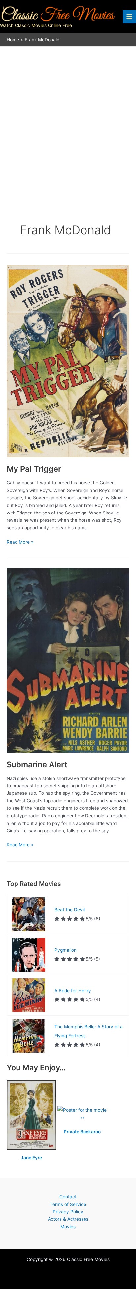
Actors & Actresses (68, 1219)
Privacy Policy (68, 1211)
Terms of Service (68, 1204)
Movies (68, 1226)
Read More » (20, 542)
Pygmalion (65, 950)
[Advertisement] (68, 118)
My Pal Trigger (34, 469)
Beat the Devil (69, 909)
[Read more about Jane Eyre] (32, 1115)
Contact (68, 1196)
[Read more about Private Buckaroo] (82, 1115)
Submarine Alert (37, 764)
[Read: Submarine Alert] (68, 660)
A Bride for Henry (72, 990)
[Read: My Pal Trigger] (68, 360)
